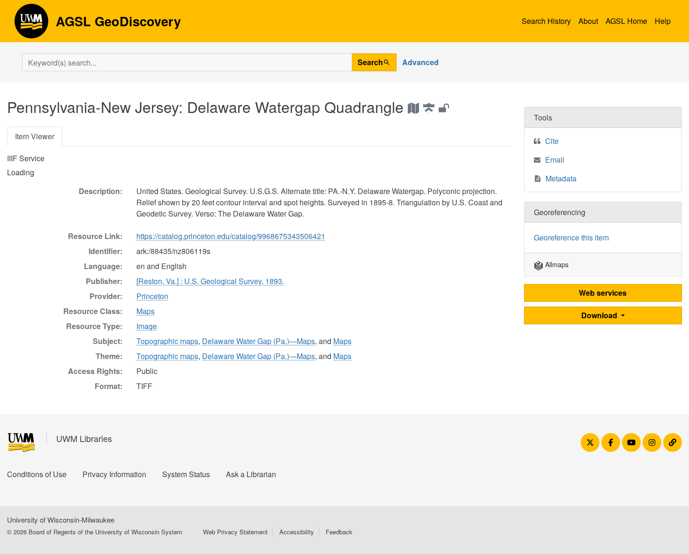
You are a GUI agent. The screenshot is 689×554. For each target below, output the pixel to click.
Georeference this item (571, 237)
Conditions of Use (37, 474)
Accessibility (296, 531)
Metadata (561, 178)
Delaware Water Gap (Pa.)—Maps (258, 341)
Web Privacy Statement (235, 531)
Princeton (152, 296)
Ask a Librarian (251, 474)
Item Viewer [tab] (34, 136)
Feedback (339, 531)
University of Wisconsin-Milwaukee (60, 519)
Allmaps (556, 264)
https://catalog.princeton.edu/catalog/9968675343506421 (230, 236)
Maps (145, 311)
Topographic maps (167, 341)
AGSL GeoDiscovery (31, 24)
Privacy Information (114, 474)
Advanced (420, 62)
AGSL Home (626, 20)
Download (600, 315)
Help (663, 20)
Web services (603, 292)
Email (554, 159)
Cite (552, 140)
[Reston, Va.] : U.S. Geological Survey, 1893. (210, 281)
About (588, 20)
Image (146, 326)
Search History (546, 20)
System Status (186, 474)
